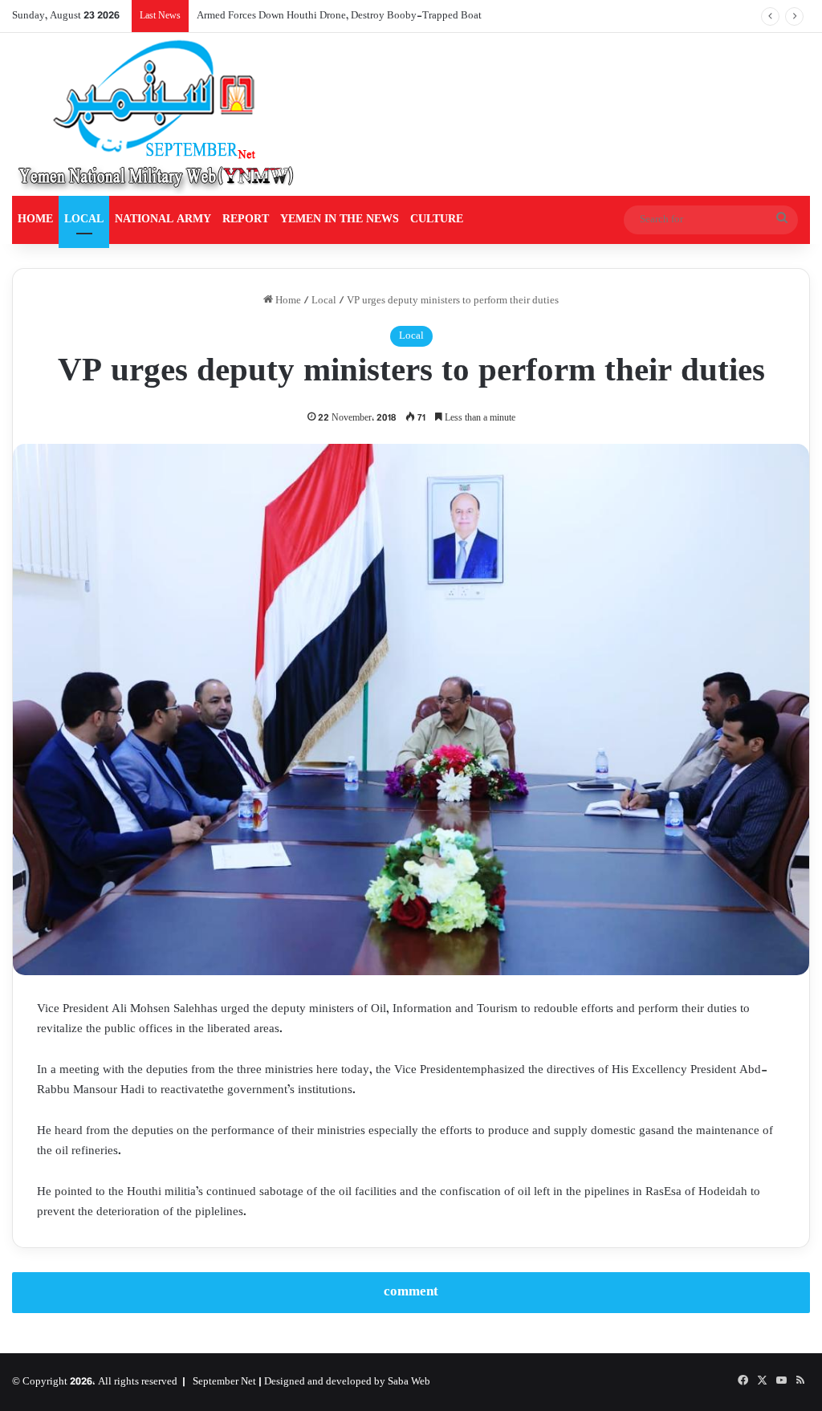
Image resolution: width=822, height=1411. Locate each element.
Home (287, 301)
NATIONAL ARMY (163, 219)
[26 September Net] (157, 114)
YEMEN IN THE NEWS (339, 219)
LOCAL (84, 219)
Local (323, 301)
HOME (35, 219)
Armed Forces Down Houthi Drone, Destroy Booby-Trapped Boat (339, 16)
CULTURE (436, 219)
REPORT (245, 219)
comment (411, 1292)
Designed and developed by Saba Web (347, 1382)
